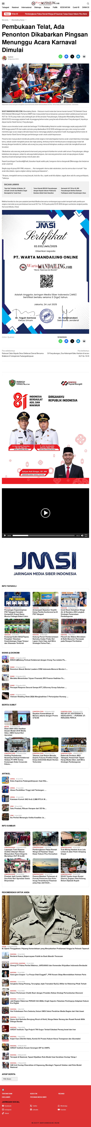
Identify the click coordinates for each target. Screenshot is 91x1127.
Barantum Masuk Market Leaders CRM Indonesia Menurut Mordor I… (39, 669)
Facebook (8, 1106)
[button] (45, 513)
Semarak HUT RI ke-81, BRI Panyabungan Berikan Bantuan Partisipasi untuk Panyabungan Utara (73, 190)
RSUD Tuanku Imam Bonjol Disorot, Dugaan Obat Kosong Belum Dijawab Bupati (73, 878)
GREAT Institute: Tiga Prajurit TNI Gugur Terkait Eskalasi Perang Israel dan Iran (43, 1030)
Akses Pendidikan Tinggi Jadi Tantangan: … (28, 790)
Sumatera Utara (38, 711)
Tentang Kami (7, 1094)
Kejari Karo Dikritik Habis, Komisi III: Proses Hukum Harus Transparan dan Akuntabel (45, 1039)
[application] (45, 513)
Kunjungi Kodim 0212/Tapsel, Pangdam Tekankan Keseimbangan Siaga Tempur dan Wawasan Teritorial (16, 640)
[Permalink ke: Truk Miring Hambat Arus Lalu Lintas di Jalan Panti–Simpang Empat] (74, 839)
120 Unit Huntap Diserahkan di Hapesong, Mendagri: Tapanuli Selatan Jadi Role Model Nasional (46, 1066)
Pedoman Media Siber (38, 1097)
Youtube (63, 1110)
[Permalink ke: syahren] (4, 58)
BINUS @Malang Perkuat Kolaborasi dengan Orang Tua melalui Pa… (38, 660)
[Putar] (5, 535)
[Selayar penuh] (86, 535)
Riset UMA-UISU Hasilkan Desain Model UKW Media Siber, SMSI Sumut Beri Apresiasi (15, 732)
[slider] (44, 535)
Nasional (13, 954)
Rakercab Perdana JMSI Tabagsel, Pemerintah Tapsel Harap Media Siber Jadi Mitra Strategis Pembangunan (73, 759)
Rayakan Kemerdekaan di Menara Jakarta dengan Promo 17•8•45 (45, 716)
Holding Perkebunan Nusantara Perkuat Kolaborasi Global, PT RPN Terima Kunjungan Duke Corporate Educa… (16, 760)
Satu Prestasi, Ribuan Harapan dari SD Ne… (28, 809)
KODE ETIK (33, 1094)
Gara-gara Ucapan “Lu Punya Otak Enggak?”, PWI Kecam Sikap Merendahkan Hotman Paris (48, 975)
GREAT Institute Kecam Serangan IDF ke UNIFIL (30, 1048)
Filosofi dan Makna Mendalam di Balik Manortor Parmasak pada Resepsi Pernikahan (73, 639)
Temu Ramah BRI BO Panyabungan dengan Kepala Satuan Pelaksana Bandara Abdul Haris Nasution (45, 190)
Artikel (12, 779)
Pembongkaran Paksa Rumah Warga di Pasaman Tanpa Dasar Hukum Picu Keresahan (45, 852)
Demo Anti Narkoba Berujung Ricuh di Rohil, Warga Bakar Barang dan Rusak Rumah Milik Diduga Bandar (47, 1020)
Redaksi (61, 1094)
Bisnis (12, 658)
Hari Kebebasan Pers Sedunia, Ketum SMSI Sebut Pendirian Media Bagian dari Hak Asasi (47, 1011)
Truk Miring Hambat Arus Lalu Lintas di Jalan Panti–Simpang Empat (73, 852)
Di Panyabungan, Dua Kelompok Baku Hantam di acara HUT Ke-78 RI (68, 353)
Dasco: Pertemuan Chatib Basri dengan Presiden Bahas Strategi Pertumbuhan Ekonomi (46, 993)
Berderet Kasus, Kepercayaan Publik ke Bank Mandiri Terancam (36, 956)
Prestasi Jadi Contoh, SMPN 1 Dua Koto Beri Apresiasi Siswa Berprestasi (17, 878)
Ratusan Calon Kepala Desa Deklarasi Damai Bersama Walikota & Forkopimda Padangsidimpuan (23, 353)
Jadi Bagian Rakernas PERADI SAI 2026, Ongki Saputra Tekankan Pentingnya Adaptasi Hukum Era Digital (49, 1002)
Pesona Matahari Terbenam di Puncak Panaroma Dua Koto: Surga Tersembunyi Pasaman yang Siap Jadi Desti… (45, 879)
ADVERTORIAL (14, 963)
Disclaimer (6, 1097)
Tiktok (7, 1113)
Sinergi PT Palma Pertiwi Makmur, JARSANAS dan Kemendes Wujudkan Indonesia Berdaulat (48, 966)
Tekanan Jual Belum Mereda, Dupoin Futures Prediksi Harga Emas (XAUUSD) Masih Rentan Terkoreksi (45, 759)
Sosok (4, 947)
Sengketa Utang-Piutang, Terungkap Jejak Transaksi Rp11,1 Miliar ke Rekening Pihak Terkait (48, 984)
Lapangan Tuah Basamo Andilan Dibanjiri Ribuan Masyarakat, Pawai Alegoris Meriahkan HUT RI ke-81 (15, 853)
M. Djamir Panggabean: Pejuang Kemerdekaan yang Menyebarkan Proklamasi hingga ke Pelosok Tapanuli (45, 949)
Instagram (8, 1110)
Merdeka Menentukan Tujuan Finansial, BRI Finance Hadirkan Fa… (37, 678)
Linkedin (35, 1110)
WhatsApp (63, 1106)
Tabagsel (7, 608)
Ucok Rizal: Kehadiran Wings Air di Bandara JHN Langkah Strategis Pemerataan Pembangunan (73, 613)
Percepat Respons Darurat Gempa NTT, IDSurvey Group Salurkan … (38, 688)
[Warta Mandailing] (45, 3)
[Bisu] (82, 535)
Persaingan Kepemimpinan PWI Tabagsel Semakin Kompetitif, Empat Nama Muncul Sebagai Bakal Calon (16, 613)
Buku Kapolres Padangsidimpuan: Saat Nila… (29, 781)
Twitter (35, 1106)
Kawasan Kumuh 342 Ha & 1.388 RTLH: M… (28, 799)
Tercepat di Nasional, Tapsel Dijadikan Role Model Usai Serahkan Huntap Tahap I (43, 1057)
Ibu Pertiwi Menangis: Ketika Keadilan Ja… (28, 818)
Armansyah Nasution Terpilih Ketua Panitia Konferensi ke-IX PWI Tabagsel (45, 612)
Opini (12, 806)
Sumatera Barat (9, 847)
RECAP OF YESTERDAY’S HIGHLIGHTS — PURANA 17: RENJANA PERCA (73, 716)
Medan (6, 727)
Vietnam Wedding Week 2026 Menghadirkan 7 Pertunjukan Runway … (39, 697)
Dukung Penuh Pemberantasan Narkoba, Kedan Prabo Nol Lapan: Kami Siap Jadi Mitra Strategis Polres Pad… (45, 640)
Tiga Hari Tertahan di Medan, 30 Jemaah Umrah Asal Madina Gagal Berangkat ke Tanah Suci (15, 190)
